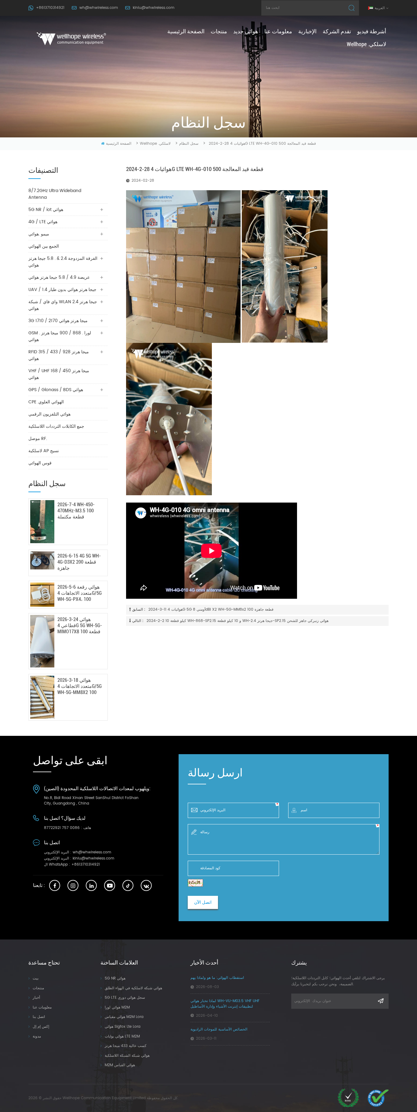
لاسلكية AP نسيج (43, 450)
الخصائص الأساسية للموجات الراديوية (218, 1029)
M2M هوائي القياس (120, 1065)
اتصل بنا (39, 1017)
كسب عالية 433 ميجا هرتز (126, 1046)
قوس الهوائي (40, 463)
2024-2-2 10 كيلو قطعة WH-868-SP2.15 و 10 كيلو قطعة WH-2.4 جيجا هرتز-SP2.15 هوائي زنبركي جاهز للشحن (237, 621)
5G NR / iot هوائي (45, 209)
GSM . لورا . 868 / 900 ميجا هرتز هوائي (59, 336)
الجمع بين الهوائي (43, 246)
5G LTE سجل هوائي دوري (125, 998)
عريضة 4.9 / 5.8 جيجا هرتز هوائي (59, 277)
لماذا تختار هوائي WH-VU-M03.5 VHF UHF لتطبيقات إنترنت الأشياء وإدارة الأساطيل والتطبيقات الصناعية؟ (224, 1003)
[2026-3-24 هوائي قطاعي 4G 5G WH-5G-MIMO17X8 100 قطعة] (42, 641)
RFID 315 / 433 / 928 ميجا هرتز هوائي (58, 355)
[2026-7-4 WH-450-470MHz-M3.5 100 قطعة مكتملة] (42, 521)
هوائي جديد (245, 31)
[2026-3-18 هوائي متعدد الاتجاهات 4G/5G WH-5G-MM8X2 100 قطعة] (42, 697)
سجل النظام (188, 144)
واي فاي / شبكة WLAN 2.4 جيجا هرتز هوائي (62, 305)
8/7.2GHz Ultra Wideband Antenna (54, 194)
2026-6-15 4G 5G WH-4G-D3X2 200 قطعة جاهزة (79, 562)
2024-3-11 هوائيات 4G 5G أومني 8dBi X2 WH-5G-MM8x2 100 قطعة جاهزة (211, 609)
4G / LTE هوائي (42, 221)
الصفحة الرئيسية (186, 31)
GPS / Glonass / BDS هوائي (55, 389)
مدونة (37, 1036)
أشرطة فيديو (371, 31)
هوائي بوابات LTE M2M (122, 1036)
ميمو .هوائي (38, 234)
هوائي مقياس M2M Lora (124, 1017)
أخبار (36, 998)
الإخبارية (307, 31)
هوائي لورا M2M (117, 1007)
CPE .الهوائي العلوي (46, 401)
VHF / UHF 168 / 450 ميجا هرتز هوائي (58, 374)
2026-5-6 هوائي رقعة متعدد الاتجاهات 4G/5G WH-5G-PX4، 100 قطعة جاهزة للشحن (79, 593)
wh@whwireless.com (98, 8)
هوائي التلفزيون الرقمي (49, 414)
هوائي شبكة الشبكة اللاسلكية (127, 1056)
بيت (35, 978)
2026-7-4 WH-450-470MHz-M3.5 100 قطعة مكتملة (76, 511)
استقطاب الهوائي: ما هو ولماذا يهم (217, 978)
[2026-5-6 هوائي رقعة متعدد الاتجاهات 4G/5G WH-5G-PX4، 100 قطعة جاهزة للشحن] (42, 595)
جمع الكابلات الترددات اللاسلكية (56, 426)
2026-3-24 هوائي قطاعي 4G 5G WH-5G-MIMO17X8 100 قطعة (79, 625)
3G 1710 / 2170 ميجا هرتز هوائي (58, 320)
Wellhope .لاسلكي (366, 44)
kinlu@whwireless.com (153, 8)
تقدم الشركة (337, 31)
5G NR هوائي (115, 978)
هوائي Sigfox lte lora (122, 1027)
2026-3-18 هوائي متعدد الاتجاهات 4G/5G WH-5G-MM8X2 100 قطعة (79, 686)
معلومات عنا (278, 31)
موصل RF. (37, 438)
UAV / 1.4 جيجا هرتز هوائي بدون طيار (62, 289)
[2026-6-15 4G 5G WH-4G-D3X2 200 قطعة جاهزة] (42, 560)
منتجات (219, 31)
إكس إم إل (41, 1027)
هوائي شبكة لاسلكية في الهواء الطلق (133, 988)
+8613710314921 (50, 8)
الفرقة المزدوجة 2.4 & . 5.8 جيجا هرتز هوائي (62, 262)
